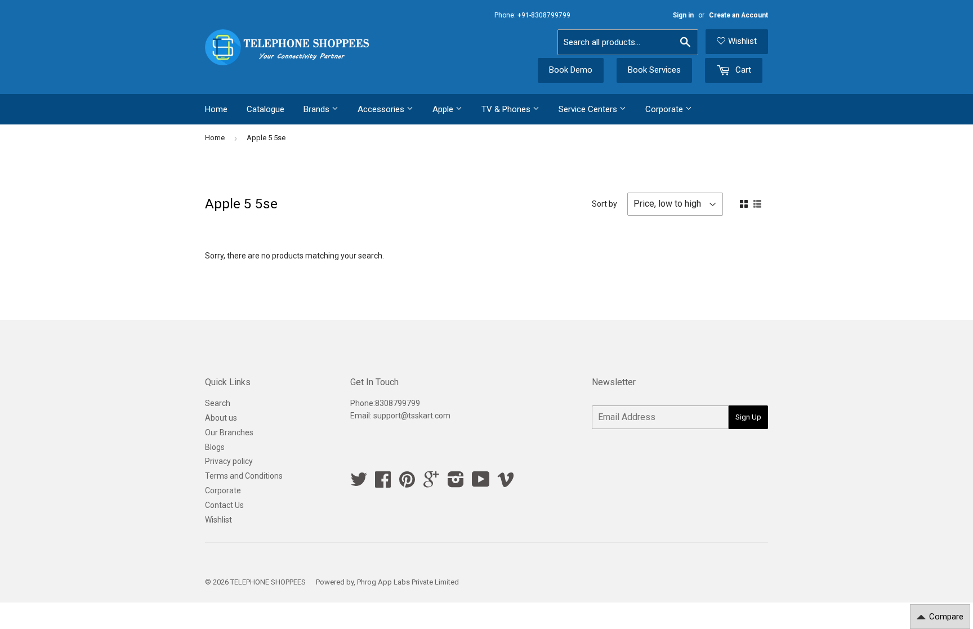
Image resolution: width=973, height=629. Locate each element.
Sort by (604, 203)
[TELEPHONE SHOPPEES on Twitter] (358, 483)
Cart (742, 70)
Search (217, 403)
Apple (444, 109)
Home (216, 109)
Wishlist (742, 41)
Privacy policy (229, 461)
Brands (317, 109)
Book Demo (570, 70)
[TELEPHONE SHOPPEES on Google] (431, 483)
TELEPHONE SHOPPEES (268, 582)
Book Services (654, 70)
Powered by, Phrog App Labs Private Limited (387, 582)
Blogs (215, 447)
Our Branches (229, 432)
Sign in (683, 15)
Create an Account (738, 15)
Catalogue (265, 109)
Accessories (382, 109)
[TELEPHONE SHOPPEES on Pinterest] (407, 483)
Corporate (665, 109)
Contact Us (224, 505)
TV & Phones (507, 109)
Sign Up (748, 417)
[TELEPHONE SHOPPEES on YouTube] (481, 483)
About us (221, 417)
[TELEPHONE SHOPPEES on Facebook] (382, 483)
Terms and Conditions (244, 475)
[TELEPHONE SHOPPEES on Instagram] (456, 483)
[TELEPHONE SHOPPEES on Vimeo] (505, 483)
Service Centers (589, 109)
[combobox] (627, 42)
